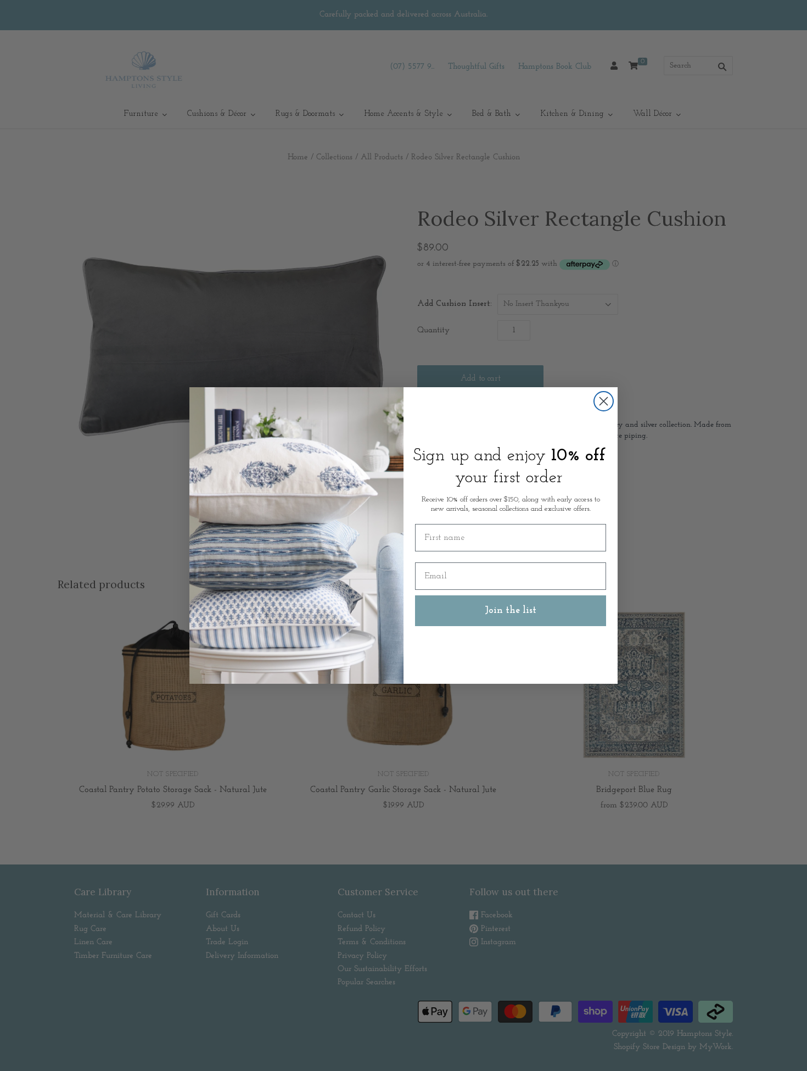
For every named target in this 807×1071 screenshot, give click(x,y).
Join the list (510, 611)
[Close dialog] (603, 401)
